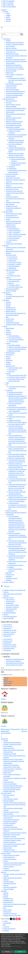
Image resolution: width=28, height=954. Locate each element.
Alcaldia (5, 740)
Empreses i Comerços (12, 607)
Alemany (8, 19)
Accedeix (3, 699)
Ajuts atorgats (7, 848)
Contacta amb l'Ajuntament (11, 870)
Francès (8, 21)
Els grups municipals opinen (11, 789)
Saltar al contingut (7, 3)
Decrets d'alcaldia (8, 801)
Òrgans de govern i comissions (12, 769)
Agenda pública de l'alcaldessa (12, 742)
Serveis (5, 861)
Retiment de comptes (9, 754)
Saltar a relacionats (8, 5)
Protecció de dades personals (12, 787)
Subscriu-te (4, 712)
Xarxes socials (7, 910)
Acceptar (20, 951)
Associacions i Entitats (12, 605)
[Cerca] (21, 34)
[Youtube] (16, 919)
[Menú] (1, 37)
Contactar (4, 10)
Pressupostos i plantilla (10, 821)
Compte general (8, 825)
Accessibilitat (7, 923)
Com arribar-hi (10, 599)
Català (8, 13)
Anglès (8, 17)
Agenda (5, 680)
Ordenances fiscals (9, 850)
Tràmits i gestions (8, 866)
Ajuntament (4, 739)
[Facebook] (14, 919)
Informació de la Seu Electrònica (12, 786)
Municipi (7, 586)
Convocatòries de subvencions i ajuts (14, 844)
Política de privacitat (9, 928)
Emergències (10, 611)
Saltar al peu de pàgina (9, 6)
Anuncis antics (7, 683)
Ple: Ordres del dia (8, 795)
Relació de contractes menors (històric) (14, 833)
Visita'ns (5, 614)
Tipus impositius (8, 814)
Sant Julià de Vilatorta (9, 613)
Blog (4, 908)
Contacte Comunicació (10, 913)
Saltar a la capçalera (8, 1)
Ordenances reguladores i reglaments (14, 851)
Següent (8, 733)
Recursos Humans (8, 748)
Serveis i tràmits (5, 853)
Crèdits (5, 921)
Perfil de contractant (9, 823)
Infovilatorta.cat (8, 898)
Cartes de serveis (8, 782)
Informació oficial (6, 793)
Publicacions (7, 685)
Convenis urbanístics (9, 842)
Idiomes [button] (5, 11)
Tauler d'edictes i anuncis (10, 799)
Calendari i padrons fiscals (11, 812)
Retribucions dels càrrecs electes (13, 759)
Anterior (3, 733)
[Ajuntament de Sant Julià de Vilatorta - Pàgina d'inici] (10, 29)
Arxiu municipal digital (9, 784)
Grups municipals (8, 771)
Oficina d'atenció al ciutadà (11, 855)
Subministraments (11, 609)
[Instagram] (19, 919)
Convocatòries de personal (11, 819)
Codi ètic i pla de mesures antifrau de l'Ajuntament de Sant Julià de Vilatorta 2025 (14, 804)
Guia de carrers (10, 601)
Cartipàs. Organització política (12, 744)
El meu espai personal (9, 859)
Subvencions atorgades (10, 846)
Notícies (5, 678)
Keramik (5, 893)
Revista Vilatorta (8, 902)
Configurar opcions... (6, 948)
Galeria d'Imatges (8, 618)
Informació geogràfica (10, 616)
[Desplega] (11, 586)
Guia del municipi (8, 598)
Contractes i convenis (9, 836)
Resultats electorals (9, 791)
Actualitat (4, 891)
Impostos (6, 868)
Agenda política (8, 681)
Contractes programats (10, 827)
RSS (4, 925)
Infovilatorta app (8, 900)
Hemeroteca (7, 912)
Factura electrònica (9, 857)
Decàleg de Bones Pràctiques (12, 915)
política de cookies (16, 946)
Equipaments (10, 603)
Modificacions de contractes (11, 834)
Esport (18, 729)
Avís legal (6, 930)
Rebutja (7, 951)
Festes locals (7, 772)
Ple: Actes (6, 797)
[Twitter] (11, 919)
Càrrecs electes (7, 746)
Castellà (8, 15)
